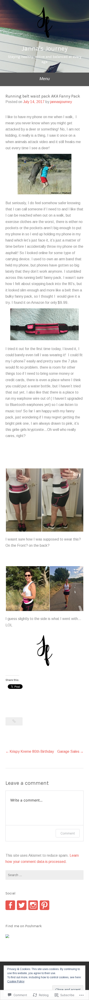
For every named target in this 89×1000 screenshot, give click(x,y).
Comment (67, 833)
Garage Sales (68, 751)
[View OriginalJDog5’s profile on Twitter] (21, 905)
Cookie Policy (15, 981)
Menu (44, 78)
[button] (23, 500)
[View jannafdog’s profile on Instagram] (33, 905)
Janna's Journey (45, 48)
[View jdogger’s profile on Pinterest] (44, 905)
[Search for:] (44, 875)
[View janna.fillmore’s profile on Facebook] (10, 905)
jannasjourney (61, 102)
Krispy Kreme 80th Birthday (32, 751)
